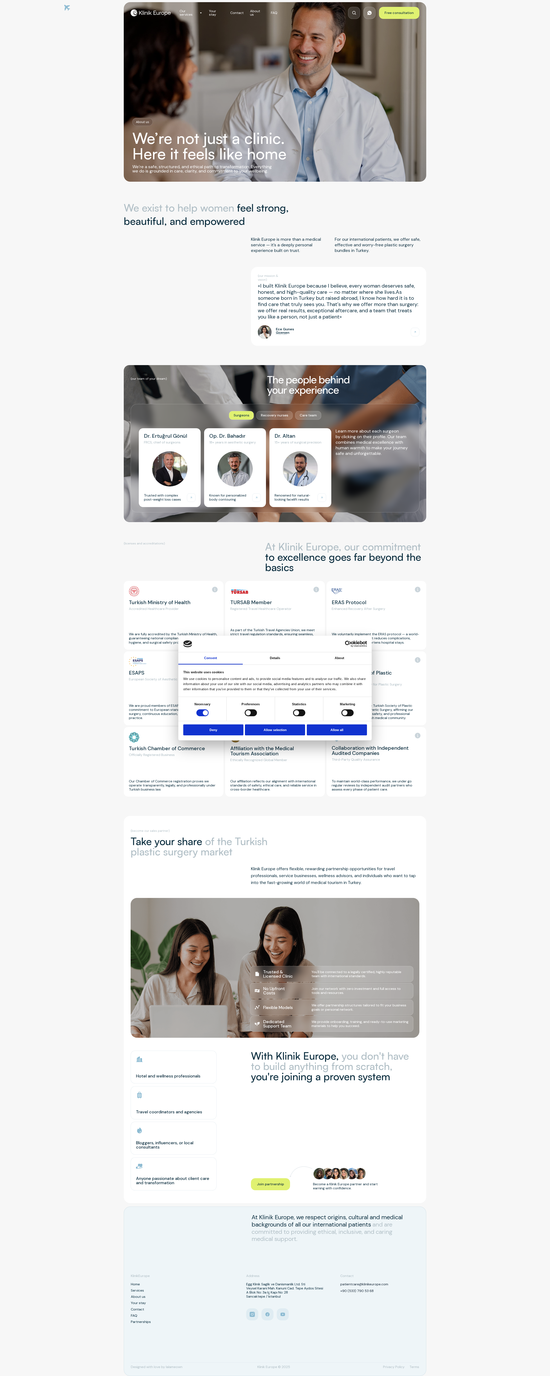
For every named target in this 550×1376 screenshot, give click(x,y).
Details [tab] (275, 658)
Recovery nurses (274, 415)
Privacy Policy (394, 1367)
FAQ (274, 13)
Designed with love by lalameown (156, 1367)
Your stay (212, 12)
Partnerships (141, 1322)
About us (255, 12)
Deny (213, 730)
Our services (186, 12)
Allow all (336, 730)
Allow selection (275, 730)
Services (137, 1290)
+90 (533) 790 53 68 (357, 1291)
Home (135, 1284)
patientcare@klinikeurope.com (364, 1284)
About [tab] (339, 658)
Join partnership (270, 1184)
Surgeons (241, 415)
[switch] (251, 712)
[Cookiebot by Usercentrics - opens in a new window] (348, 644)
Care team (308, 415)
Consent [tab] (210, 658)
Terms (414, 1367)
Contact (237, 13)
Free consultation (399, 13)
